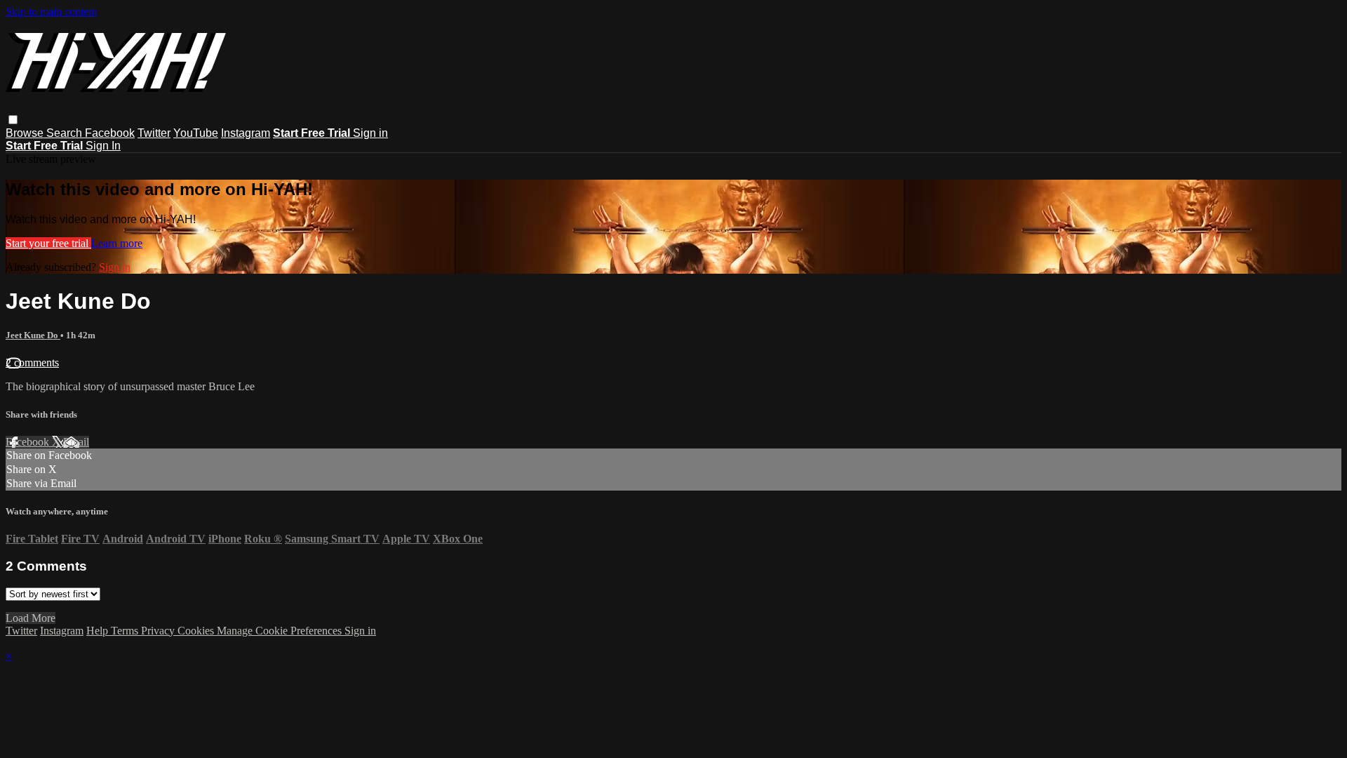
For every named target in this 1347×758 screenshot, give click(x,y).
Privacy (159, 631)
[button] (13, 119)
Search (65, 133)
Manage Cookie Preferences (280, 631)
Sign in (370, 133)
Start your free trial (48, 243)
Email (76, 442)
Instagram (245, 133)
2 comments (32, 362)
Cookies (197, 631)
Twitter (154, 133)
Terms (126, 631)
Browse (26, 133)
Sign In (103, 146)
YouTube (195, 133)
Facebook (110, 133)
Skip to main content (51, 12)
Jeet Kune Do (33, 335)
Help (98, 631)
